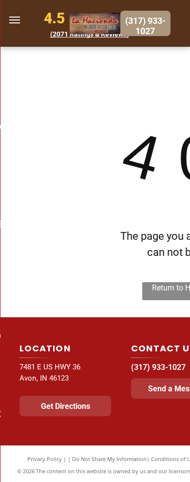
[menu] (14, 20)
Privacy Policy (44, 459)
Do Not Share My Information (109, 459)
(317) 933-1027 (158, 367)
